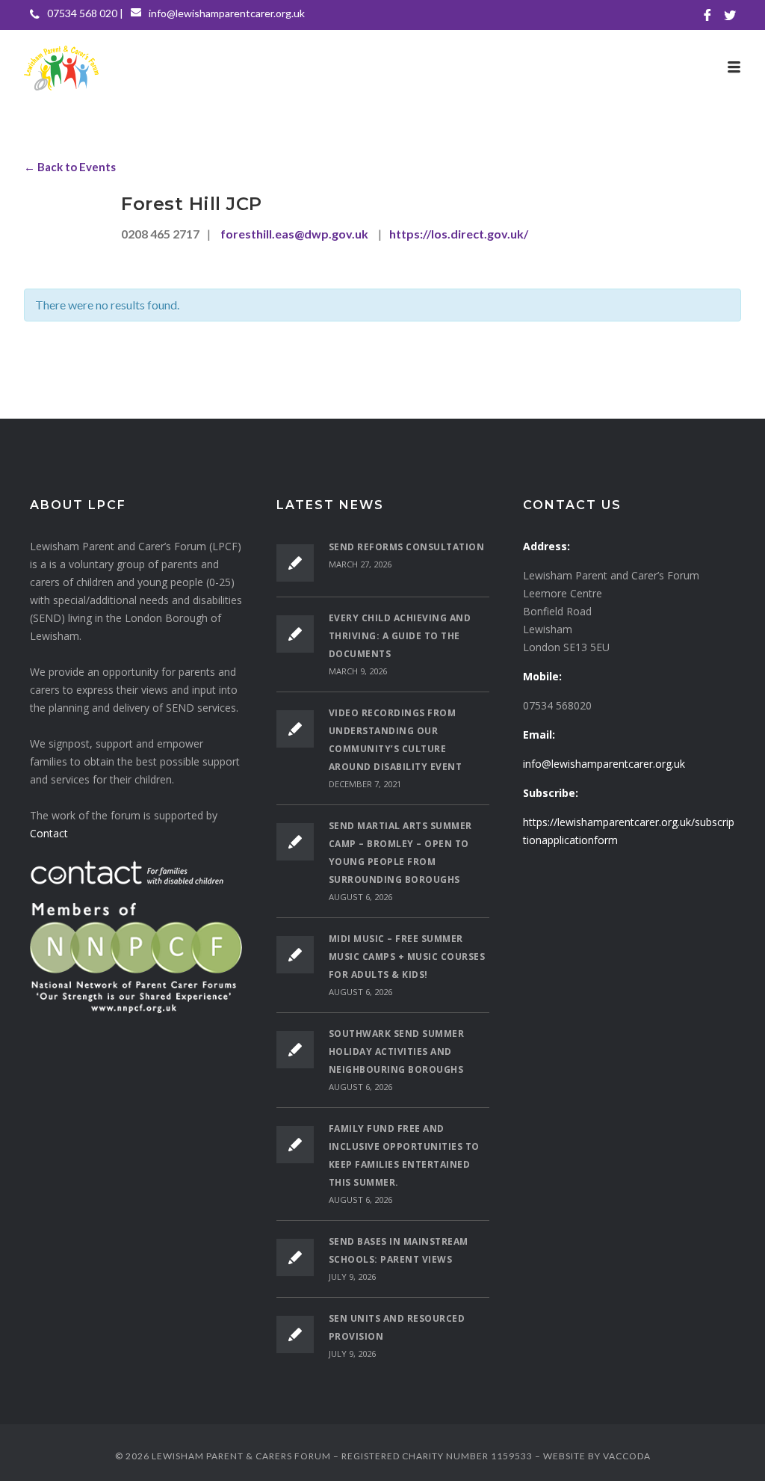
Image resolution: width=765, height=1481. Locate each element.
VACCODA (627, 1456)
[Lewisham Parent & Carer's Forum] (382, 67)
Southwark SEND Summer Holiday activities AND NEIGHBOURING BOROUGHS (397, 1051)
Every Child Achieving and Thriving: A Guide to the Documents (400, 636)
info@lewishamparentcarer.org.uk (227, 13)
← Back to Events (70, 166)
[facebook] (707, 15)
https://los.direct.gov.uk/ (458, 234)
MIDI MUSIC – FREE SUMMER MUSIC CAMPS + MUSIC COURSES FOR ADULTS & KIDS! (407, 956)
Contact (49, 833)
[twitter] (730, 15)
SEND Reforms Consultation (407, 547)
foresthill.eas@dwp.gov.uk (294, 234)
